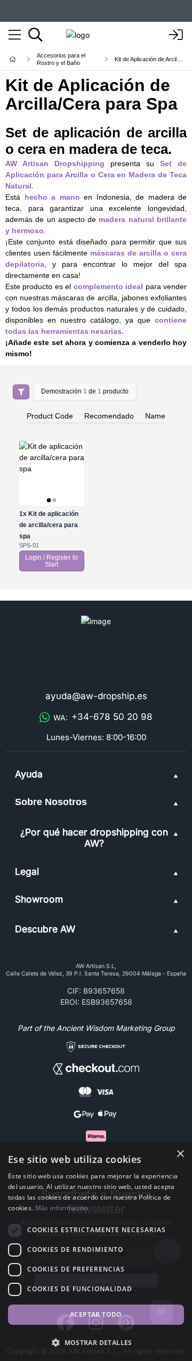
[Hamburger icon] (14, 35)
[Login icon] (176, 35)
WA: (103, 716)
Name (155, 416)
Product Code (50, 416)
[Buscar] (35, 35)
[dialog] (96, 1252)
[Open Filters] (21, 391)
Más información (61, 1207)
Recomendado (109, 416)
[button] (96, 1342)
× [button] (180, 1154)
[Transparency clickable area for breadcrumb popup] (69, 59)
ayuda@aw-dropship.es (96, 696)
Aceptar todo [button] (96, 1314)
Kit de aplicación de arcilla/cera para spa (48, 525)
